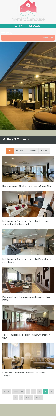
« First (6, 392)
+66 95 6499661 (30, 26)
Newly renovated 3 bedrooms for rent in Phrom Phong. (28, 186)
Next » (29, 397)
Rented (44, 151)
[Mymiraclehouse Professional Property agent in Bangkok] (28, 11)
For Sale (32, 151)
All (10, 151)
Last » (38, 397)
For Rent (19, 151)
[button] (46, 38)
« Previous (18, 392)
